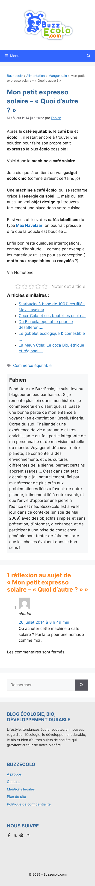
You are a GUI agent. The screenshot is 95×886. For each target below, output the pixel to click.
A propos (14, 774)
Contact (13, 781)
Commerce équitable (32, 365)
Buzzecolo (15, 76)
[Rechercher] (81, 685)
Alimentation (35, 76)
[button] (88, 56)
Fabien (56, 118)
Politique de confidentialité (29, 804)
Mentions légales (21, 789)
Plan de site (16, 796)
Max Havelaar (29, 225)
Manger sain (57, 76)
